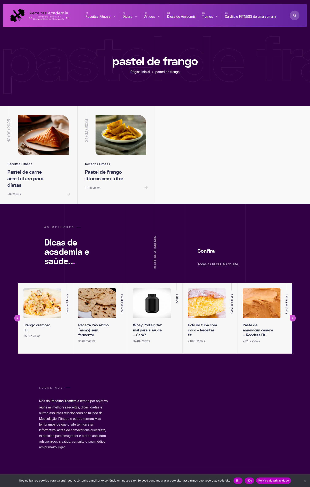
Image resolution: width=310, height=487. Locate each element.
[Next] (293, 318)
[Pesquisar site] (294, 15)
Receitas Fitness (98, 17)
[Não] (305, 481)
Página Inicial (140, 72)
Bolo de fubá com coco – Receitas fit (202, 330)
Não (249, 480)
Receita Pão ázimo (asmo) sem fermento (93, 330)
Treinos (207, 17)
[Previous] (17, 318)
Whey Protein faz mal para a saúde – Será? (147, 330)
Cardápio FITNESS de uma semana (250, 17)
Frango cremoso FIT (36, 328)
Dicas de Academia (181, 17)
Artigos (149, 17)
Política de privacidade (273, 480)
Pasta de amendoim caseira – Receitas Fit (258, 330)
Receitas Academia (65, 401)
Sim (238, 480)
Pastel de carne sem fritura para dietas (25, 179)
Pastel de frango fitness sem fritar (104, 175)
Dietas (127, 17)
